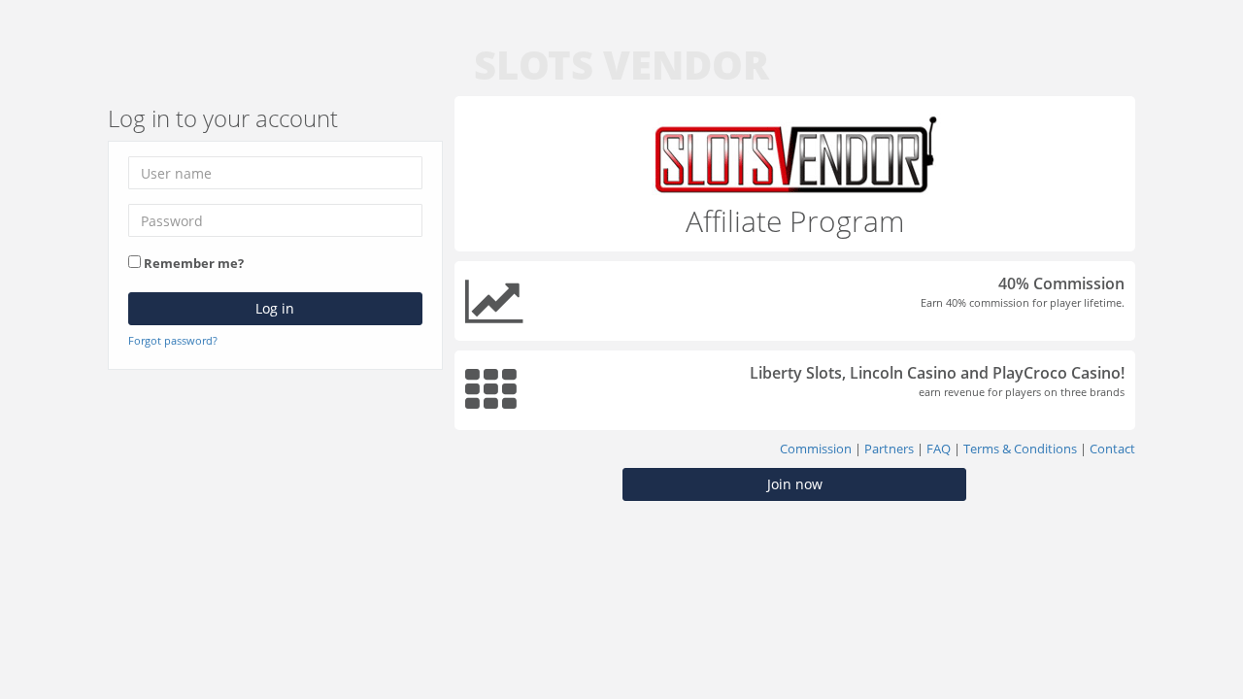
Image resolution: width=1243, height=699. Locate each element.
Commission (816, 448)
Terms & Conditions (1020, 448)
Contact (1112, 448)
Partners (889, 448)
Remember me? (194, 263)
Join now (795, 484)
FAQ (938, 448)
